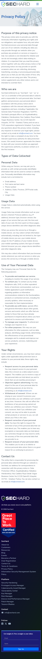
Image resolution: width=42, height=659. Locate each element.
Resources (5, 550)
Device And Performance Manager (15, 599)
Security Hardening (9, 583)
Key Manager (6, 593)
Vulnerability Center (9, 591)
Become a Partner (8, 558)
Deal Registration (8, 561)
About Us (5, 544)
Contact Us (5, 563)
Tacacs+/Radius (7, 604)
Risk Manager (7, 596)
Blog (3, 553)
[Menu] (37, 4)
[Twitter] (6, 624)
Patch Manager (7, 601)
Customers (5, 547)
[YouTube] (9, 624)
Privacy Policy (7, 569)
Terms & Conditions (9, 566)
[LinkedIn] (2, 624)
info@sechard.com (26, 133)
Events (4, 555)
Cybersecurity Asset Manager (13, 588)
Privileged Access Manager (12, 585)
